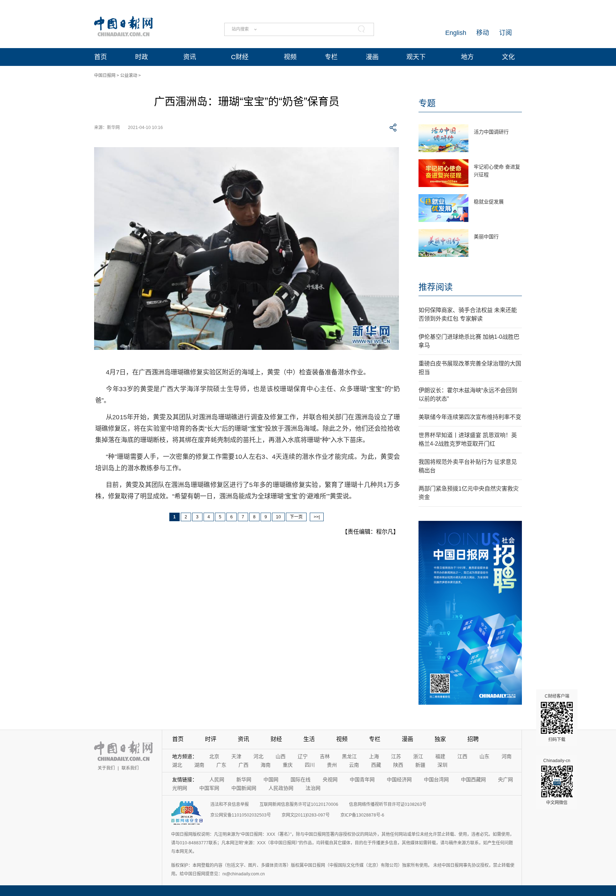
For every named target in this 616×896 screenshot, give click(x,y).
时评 (210, 739)
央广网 (505, 779)
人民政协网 (280, 788)
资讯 (189, 57)
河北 (258, 756)
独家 (440, 739)
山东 (484, 756)
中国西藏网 (473, 779)
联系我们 (130, 768)
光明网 (179, 788)
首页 (100, 57)
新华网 (243, 779)
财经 (276, 739)
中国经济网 (399, 779)
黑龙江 (349, 756)
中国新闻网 (243, 788)
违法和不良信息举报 (229, 804)
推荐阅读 (436, 287)
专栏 (331, 57)
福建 (440, 756)
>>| (317, 516)
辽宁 (303, 756)
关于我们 (106, 768)
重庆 (288, 765)
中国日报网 (104, 75)
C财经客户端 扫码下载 (557, 718)
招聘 (473, 739)
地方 (467, 57)
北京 (214, 756)
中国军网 (209, 788)
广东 (221, 765)
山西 (281, 756)
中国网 (270, 779)
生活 (309, 739)
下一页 (296, 516)
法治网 (313, 788)
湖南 (199, 765)
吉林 (325, 756)
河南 (507, 756)
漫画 (372, 57)
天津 (236, 756)
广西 (243, 765)
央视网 (330, 779)
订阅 (505, 32)
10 (278, 516)
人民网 (216, 779)
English (455, 32)
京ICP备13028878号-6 (362, 815)
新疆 (420, 765)
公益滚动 (128, 75)
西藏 (376, 765)
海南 (266, 765)
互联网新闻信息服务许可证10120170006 (299, 804)
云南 (354, 765)
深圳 (442, 765)
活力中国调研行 (491, 132)
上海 (374, 756)
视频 (290, 57)
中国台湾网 (436, 779)
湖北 (177, 765)
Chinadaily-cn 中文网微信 (556, 781)
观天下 (416, 57)
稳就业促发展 (489, 201)
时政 (141, 57)
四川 (310, 765)
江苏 (396, 756)
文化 (508, 57)
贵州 (332, 765)
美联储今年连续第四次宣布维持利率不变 (470, 417)
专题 (427, 103)
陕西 (398, 765)
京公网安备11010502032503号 (240, 815)
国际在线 (300, 779)
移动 (482, 32)
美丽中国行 (486, 236)
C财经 (239, 57)
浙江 (418, 756)
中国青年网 (362, 779)
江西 (462, 756)
